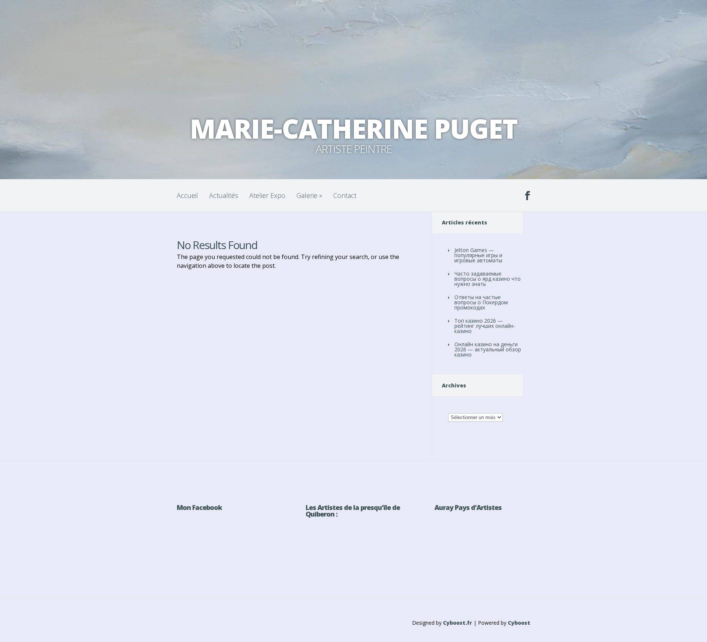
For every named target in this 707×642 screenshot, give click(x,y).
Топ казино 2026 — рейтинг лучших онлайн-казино (484, 325)
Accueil (187, 195)
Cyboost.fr (457, 622)
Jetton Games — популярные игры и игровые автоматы (478, 255)
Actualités (223, 195)
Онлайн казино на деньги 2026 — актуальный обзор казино (487, 349)
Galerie (309, 195)
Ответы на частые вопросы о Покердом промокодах (481, 302)
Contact (344, 195)
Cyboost (519, 622)
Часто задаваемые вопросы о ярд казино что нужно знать (487, 278)
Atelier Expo (267, 195)
